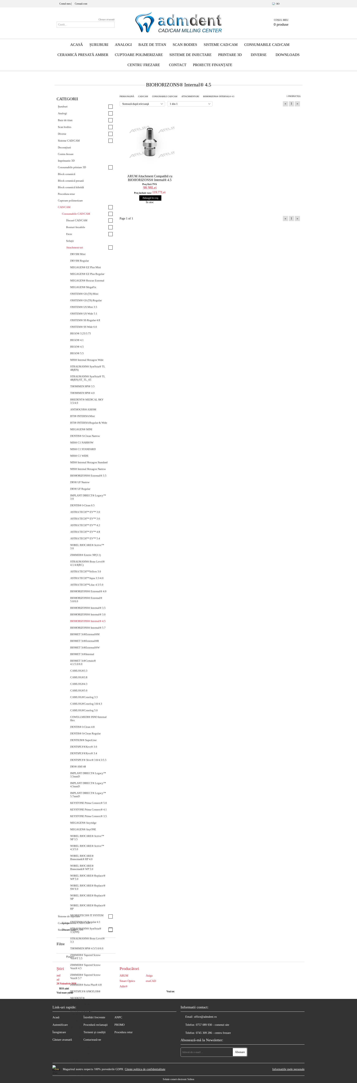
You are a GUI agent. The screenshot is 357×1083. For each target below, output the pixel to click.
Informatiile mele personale (288, 1069)
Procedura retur (123, 1032)
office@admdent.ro (205, 1016)
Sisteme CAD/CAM (221, 45)
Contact (177, 65)
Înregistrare (59, 1032)
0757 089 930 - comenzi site (212, 1024)
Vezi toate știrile (65, 992)
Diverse (259, 55)
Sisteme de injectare (190, 55)
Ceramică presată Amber (82, 55)
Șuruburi (98, 45)
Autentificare (60, 1024)
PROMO (119, 1024)
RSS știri (64, 988)
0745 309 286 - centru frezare (213, 1032)
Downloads (288, 55)
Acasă (76, 45)
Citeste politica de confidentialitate (145, 1069)
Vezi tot (170, 991)
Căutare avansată (106, 19)
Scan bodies (185, 45)
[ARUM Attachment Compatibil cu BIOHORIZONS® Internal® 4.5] (149, 141)
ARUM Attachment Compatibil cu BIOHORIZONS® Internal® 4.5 (149, 178)
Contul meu (65, 3)
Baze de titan (152, 45)
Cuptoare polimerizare (139, 55)
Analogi (123, 45)
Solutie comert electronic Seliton (178, 1079)
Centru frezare (143, 65)
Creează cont (81, 3)
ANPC (118, 1017)
